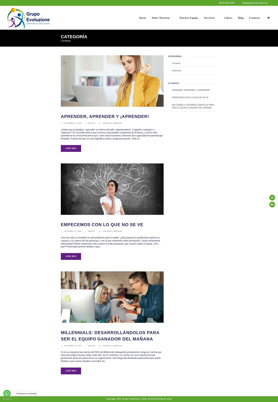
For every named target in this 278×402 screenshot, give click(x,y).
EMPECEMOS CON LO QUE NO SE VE (102, 224)
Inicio (142, 17)
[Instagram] (272, 197)
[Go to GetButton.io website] (7, 399)
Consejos (107, 123)
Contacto (254, 17)
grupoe (91, 123)
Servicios (209, 17)
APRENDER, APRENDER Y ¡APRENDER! (105, 116)
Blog (240, 17)
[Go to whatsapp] (7, 393)
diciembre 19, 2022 (73, 123)
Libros (228, 17)
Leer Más (71, 148)
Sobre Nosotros (161, 17)
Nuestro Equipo (189, 17)
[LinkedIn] (272, 204)
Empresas (117, 123)
